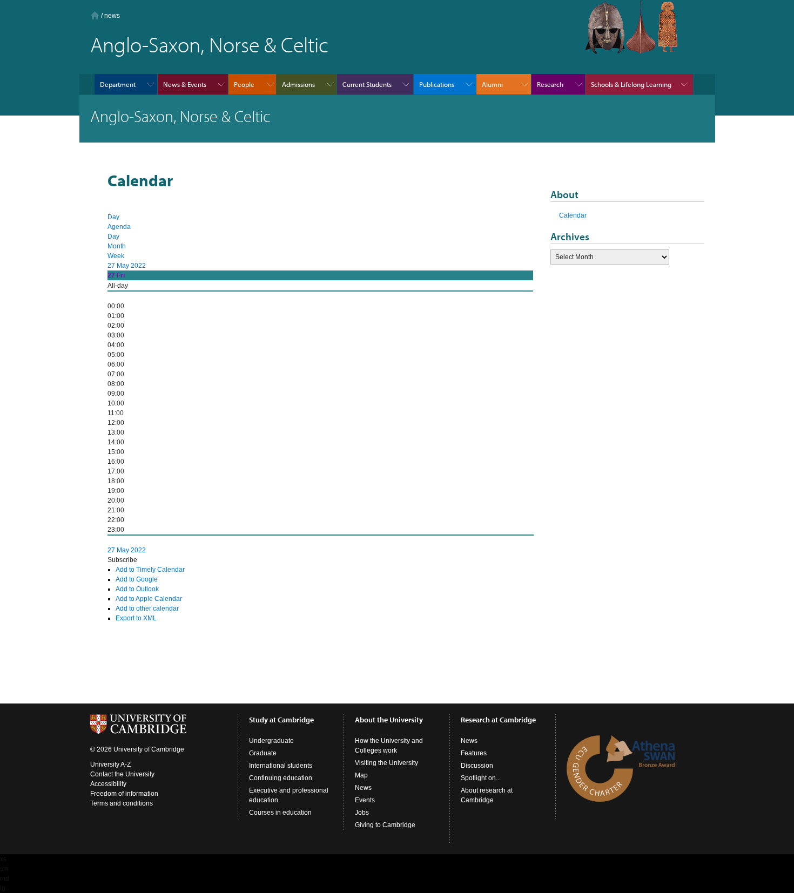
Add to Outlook (137, 589)
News (363, 787)
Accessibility (108, 784)
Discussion (477, 765)
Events (365, 800)
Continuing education (280, 778)
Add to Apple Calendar (149, 599)
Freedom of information (124, 793)
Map (361, 775)
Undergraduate (271, 741)
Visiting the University (386, 763)
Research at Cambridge (498, 720)
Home (94, 15)
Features (474, 753)
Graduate (263, 753)
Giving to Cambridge (385, 825)
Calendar (573, 215)
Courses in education (280, 812)
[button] (122, 560)
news (112, 15)
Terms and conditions (121, 803)
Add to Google (137, 579)
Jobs (362, 812)
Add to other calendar (147, 608)
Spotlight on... (481, 778)
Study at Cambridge (281, 720)
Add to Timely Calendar (150, 569)
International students (280, 765)
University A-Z (110, 764)
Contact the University (122, 774)
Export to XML (136, 618)
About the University (389, 720)
